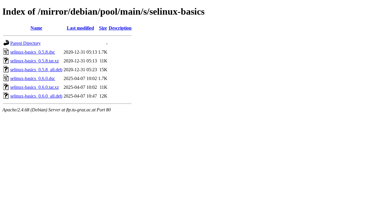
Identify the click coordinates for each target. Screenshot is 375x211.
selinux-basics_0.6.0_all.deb (36, 95)
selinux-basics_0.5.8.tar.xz (34, 60)
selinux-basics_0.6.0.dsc (32, 78)
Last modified (80, 27)
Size (103, 27)
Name (36, 27)
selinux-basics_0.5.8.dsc (32, 52)
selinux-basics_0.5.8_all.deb (36, 69)
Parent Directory (25, 43)
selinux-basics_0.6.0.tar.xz (34, 87)
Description (120, 27)
